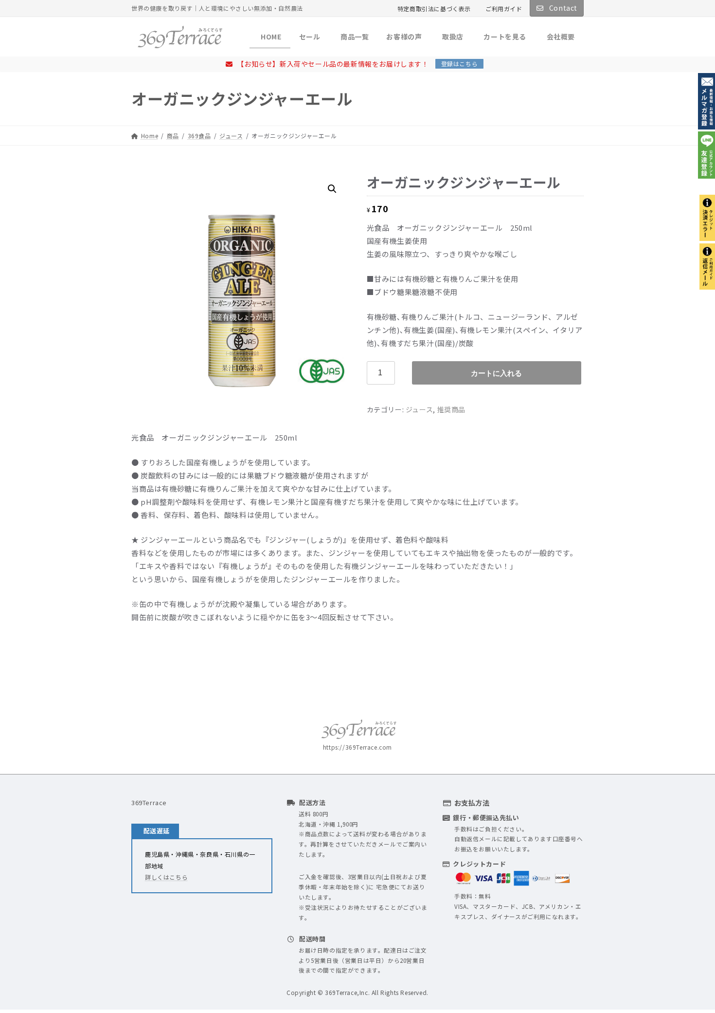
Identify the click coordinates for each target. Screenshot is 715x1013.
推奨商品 (451, 409)
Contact (562, 8)
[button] (332, 189)
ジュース (419, 409)
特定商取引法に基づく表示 (434, 8)
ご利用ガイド (503, 8)
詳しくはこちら (166, 877)
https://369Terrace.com (357, 747)
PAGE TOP (690, 974)
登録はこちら (459, 63)
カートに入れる (496, 373)
